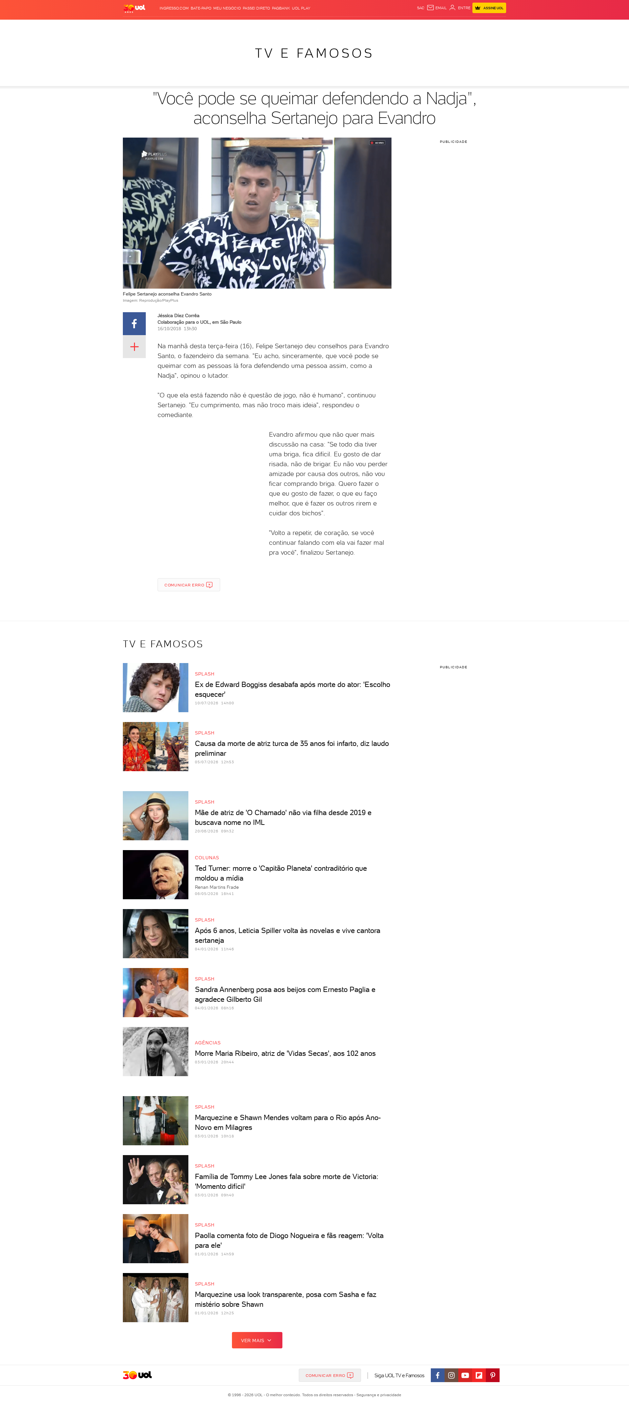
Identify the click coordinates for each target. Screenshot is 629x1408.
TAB (441, 26)
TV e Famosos (314, 53)
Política (218, 26)
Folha (281, 26)
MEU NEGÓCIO (227, 8)
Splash (320, 26)
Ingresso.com (174, 8)
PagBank (281, 8)
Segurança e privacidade (377, 1395)
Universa (340, 26)
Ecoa (388, 26)
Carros (239, 26)
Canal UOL (408, 26)
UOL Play (301, 8)
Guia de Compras (494, 26)
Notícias (197, 26)
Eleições (174, 26)
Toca (467, 26)
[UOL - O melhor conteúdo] (134, 8)
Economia (261, 26)
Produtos (135, 26)
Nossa (429, 26)
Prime (453, 26)
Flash (155, 26)
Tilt (377, 26)
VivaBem (362, 26)
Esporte (300, 26)
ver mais (252, 1340)
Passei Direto (256, 8)
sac (421, 8)
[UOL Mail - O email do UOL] (437, 8)
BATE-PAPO (201, 8)
